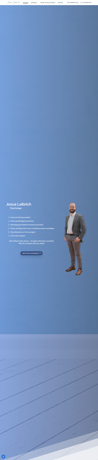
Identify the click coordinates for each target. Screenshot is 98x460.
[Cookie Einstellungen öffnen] (3, 456)
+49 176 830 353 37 (86, 2)
